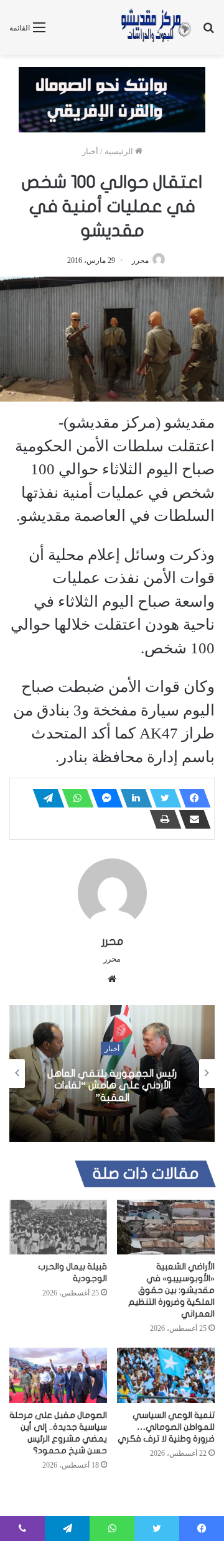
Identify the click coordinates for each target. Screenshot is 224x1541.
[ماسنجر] (103, 798)
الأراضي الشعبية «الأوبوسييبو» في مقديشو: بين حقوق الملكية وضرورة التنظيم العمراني (171, 1290)
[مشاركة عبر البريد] (191, 819)
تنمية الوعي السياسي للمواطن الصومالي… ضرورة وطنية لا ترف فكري (166, 1426)
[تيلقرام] (44, 798)
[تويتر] (161, 798)
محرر (140, 260)
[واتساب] (74, 798)
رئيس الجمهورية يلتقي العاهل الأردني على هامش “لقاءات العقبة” (112, 1085)
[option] (112, 1073)
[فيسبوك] (191, 798)
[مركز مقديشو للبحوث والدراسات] (155, 27)
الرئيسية (120, 151)
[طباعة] (161, 819)
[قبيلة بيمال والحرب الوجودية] (58, 1227)
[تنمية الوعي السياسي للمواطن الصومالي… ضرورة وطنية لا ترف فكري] (166, 1375)
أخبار (90, 151)
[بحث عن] (208, 32)
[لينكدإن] (132, 798)
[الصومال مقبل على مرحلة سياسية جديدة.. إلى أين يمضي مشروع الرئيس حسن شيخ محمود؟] (58, 1375)
